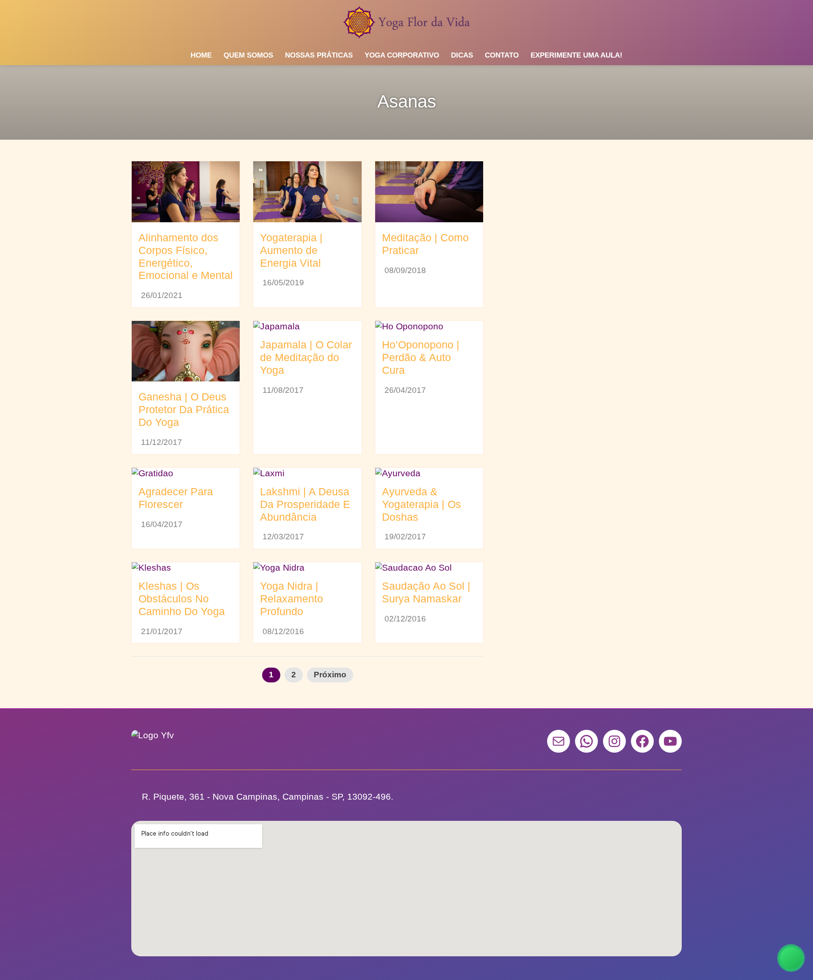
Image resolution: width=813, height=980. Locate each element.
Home (201, 55)
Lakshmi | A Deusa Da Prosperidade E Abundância (305, 504)
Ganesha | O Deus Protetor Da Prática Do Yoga (183, 409)
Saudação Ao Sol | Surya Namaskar (426, 592)
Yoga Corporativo (402, 55)
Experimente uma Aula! (576, 55)
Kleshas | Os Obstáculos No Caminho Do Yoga (181, 598)
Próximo (330, 674)
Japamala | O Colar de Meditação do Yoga (306, 357)
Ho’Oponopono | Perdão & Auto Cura (420, 357)
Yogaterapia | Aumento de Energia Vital (291, 250)
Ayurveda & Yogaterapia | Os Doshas (421, 504)
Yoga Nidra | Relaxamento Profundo (291, 598)
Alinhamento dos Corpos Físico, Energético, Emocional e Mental (185, 257)
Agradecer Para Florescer (175, 498)
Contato (502, 55)
